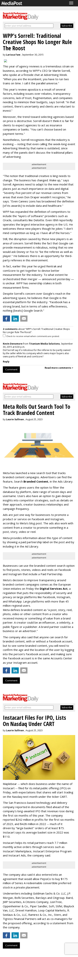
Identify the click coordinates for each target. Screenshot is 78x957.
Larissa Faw (13, 54)
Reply (6, 361)
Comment (11, 369)
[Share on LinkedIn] (15, 319)
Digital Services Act (54, 588)
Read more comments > (59, 367)
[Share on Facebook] (6, 319)
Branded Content (35, 481)
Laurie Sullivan (15, 419)
